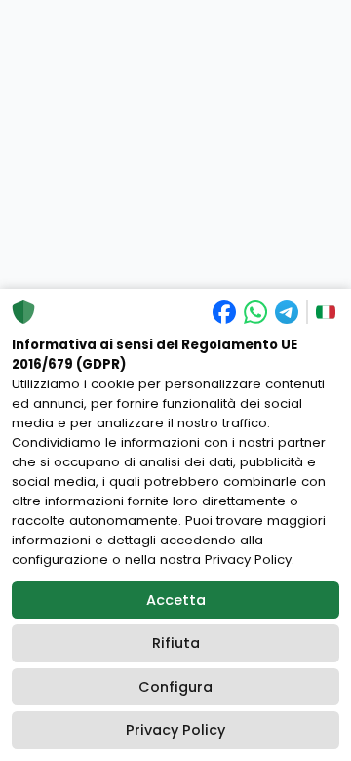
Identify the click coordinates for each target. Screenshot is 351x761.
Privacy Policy (175, 730)
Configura (175, 687)
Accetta (176, 600)
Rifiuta (176, 643)
